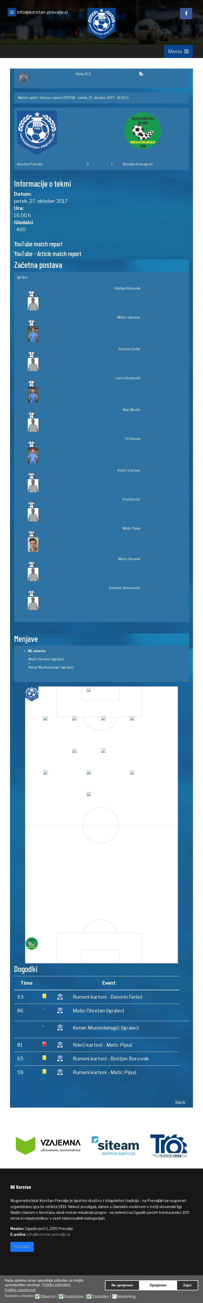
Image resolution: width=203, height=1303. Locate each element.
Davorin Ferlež (129, 349)
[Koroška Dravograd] (154, 131)
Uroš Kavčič (131, 499)
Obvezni (48, 1297)
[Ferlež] (86, 722)
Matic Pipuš (131, 528)
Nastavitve (74, 1297)
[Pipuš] (100, 776)
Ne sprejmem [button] (122, 1285)
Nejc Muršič (131, 410)
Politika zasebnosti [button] (20, 1290)
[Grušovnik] (114, 722)
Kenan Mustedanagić (44, 667)
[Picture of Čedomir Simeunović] (84, 603)
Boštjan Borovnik (127, 288)
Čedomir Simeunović (124, 588)
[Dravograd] (38, 943)
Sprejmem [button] (158, 1285)
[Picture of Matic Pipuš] (84, 544)
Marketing (126, 1297)
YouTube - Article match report (47, 253)
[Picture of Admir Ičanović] (84, 485)
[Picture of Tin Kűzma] (84, 455)
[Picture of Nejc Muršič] (84, 425)
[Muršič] (143, 722)
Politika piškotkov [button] (56, 1284)
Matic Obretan (129, 559)
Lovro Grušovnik (128, 378)
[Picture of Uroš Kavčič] (84, 514)
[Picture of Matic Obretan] (84, 574)
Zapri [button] (187, 1285)
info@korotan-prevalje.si (42, 12)
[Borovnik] (100, 693)
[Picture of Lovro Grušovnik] (84, 395)
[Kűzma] (86, 754)
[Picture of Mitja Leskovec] (84, 334)
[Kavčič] (57, 776)
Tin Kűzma (132, 439)
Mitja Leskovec (129, 317)
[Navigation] (178, 51)
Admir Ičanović (128, 470)
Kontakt (22, 1246)
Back (180, 1102)
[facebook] (186, 13)
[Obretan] (143, 776)
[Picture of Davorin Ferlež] (84, 364)
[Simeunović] (100, 797)
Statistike (100, 1297)
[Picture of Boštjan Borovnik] (84, 303)
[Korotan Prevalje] (48, 133)
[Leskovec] (57, 722)
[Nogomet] (43, 78)
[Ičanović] (114, 754)
